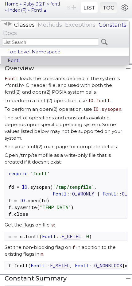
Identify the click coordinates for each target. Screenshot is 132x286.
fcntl (55, 4)
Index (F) (17, 10)
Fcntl (14, 60)
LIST (89, 8)
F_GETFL (71, 236)
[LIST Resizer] (7, 24)
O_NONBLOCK (108, 265)
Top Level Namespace (34, 52)
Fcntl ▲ (39, 10)
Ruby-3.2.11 (34, 4)
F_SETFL (60, 265)
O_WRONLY (83, 194)
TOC (109, 8)
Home (11, 4)
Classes (24, 24)
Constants (112, 24)
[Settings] (124, 7)
